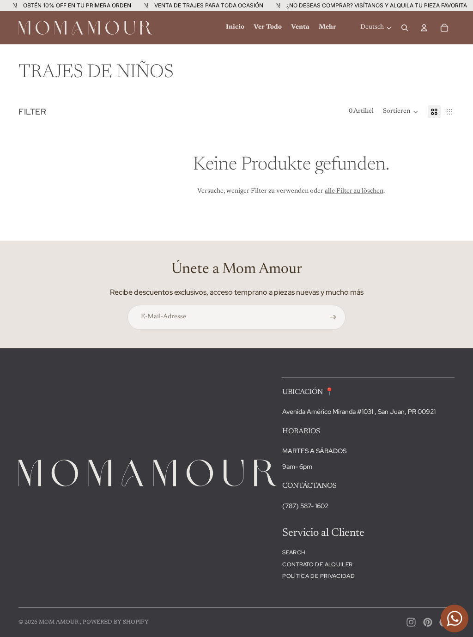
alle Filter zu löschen (354, 191)
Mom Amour (59, 622)
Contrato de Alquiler (317, 564)
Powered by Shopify (116, 622)
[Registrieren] (333, 317)
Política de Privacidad (318, 576)
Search (293, 552)
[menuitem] (235, 28)
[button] (400, 112)
